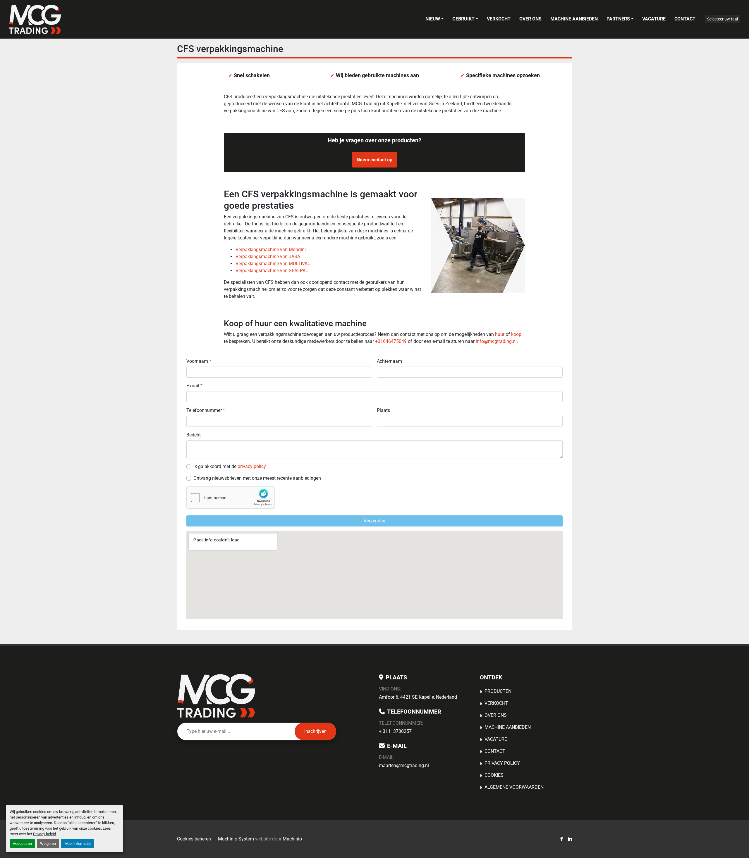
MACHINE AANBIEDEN (574, 19)
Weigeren (48, 843)
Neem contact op (374, 160)
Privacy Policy (502, 763)
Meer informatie (77, 843)
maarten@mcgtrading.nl (404, 765)
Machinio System (236, 839)
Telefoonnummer (205, 410)
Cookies (494, 775)
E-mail (194, 386)
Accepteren (22, 843)
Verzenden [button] (374, 521)
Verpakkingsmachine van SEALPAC (272, 270)
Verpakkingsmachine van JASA (268, 256)
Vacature (654, 19)
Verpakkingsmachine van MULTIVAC (273, 263)
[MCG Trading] (216, 696)
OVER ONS (530, 19)
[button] (434, 19)
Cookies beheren (194, 839)
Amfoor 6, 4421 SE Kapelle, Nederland (418, 697)
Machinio (292, 839)
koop (516, 334)
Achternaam (389, 361)
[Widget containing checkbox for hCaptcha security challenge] (230, 497)
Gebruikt (463, 19)
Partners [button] (618, 19)
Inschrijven (315, 731)
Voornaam (198, 361)
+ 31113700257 (395, 731)
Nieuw (432, 19)
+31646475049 (391, 341)
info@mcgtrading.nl (496, 341)
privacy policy (252, 466)
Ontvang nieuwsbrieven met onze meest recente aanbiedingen (257, 478)
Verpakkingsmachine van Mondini (271, 249)
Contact (684, 19)
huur (499, 334)
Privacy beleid (44, 834)
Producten (498, 691)
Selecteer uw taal (722, 19)
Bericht (193, 435)
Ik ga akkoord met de (229, 466)
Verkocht (499, 19)
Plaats (383, 410)
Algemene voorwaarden (514, 787)
